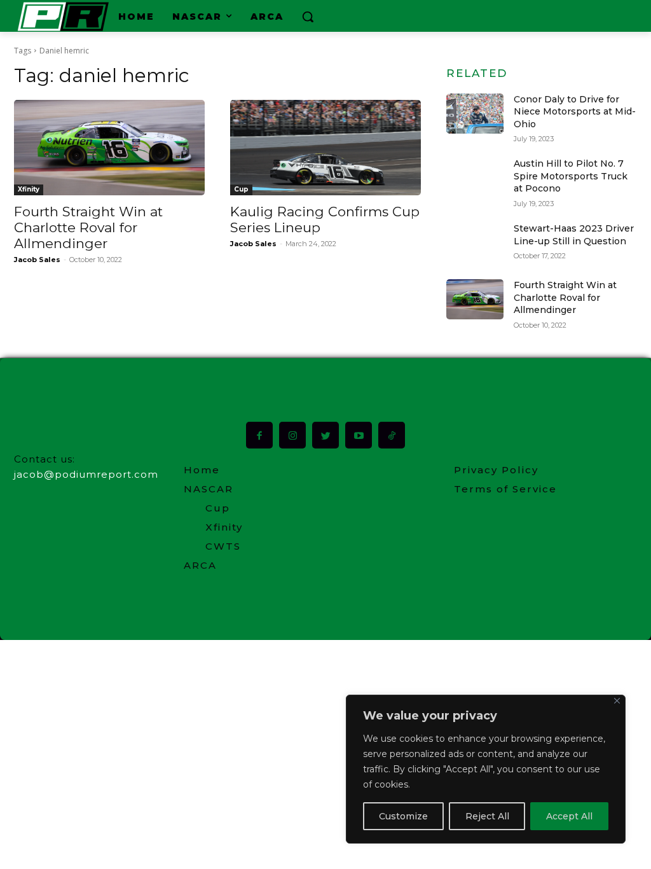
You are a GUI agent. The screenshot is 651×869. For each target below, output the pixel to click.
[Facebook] (259, 435)
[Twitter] (325, 435)
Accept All (569, 816)
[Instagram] (292, 435)
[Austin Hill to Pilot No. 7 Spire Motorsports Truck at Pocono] (475, 178)
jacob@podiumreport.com (86, 474)
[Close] (617, 701)
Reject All (487, 816)
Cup (241, 189)
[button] (307, 16)
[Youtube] (358, 435)
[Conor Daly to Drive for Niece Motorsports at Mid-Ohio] (475, 114)
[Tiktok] (391, 435)
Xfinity (28, 189)
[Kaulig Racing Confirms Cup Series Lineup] (325, 147)
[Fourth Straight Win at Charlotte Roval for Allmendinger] (109, 147)
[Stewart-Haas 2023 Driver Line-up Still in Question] (475, 243)
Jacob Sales (37, 259)
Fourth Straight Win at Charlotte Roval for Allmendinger (88, 227)
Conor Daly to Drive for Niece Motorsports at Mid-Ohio (575, 112)
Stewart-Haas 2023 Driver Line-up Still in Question (574, 235)
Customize (403, 816)
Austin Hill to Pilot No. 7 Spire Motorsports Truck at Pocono (570, 176)
